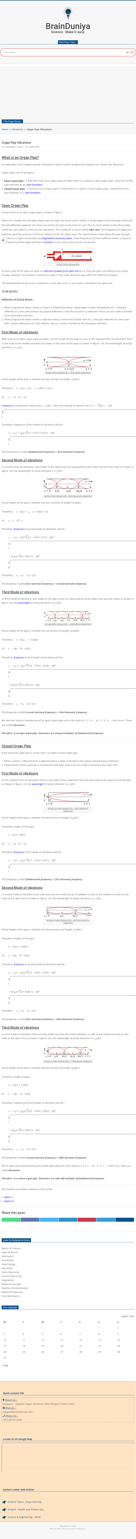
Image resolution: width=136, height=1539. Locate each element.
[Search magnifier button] (132, 52)
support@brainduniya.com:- (18, 1411)
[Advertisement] (68, 92)
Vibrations (17, 129)
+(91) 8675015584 (12, 1419)
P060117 (8, 1197)
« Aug (5, 1365)
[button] (68, 1248)
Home (5, 129)
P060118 (8, 1201)
